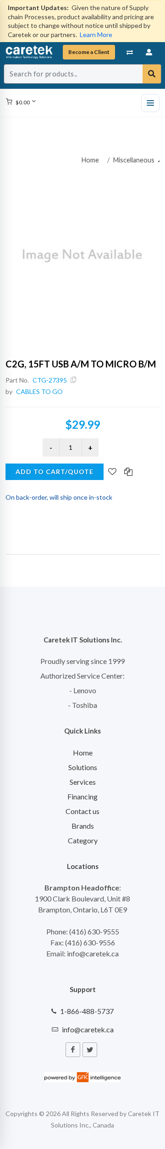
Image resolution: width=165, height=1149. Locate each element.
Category (83, 840)
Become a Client (89, 52)
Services (83, 781)
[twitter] (89, 1049)
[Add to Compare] (128, 472)
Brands (83, 825)
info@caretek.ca (88, 1029)
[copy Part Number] (73, 380)
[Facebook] (73, 1049)
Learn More (96, 34)
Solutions (82, 767)
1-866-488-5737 (87, 1011)
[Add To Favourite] (112, 472)
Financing (82, 796)
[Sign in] (149, 52)
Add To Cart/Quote (55, 471)
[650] (83, 256)
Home (90, 160)
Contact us (82, 811)
